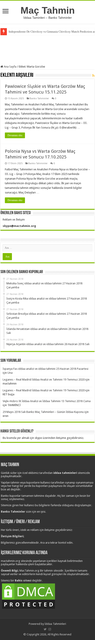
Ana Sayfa (9, 66)
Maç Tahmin (48, 10)
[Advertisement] (47, 50)
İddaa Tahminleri (55, 623)
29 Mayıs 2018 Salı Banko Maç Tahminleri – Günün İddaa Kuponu (43, 412)
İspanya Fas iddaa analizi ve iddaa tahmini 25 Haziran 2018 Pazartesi (45, 368)
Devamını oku (15, 135)
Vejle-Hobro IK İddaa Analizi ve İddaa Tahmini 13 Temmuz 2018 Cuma (47, 401)
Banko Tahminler (39, 98)
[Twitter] (45, 629)
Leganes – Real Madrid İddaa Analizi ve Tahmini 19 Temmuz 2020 (44, 379)
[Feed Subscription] (93, 75)
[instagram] (49, 629)
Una (10, 372)
